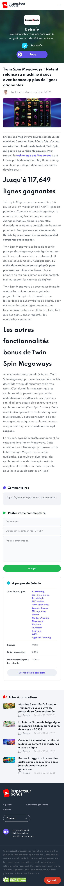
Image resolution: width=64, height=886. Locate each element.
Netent (35, 615)
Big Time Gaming (40, 595)
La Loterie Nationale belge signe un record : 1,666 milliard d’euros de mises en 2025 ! (39, 726)
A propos (7, 805)
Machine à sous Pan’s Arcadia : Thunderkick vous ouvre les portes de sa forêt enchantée (37, 708)
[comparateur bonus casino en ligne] (13, 5)
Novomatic (37, 621)
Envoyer (32, 568)
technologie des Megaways (33, 155)
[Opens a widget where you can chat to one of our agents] (52, 880)
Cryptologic (38, 598)
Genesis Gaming (40, 605)
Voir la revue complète (32, 673)
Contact (7, 810)
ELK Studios (38, 602)
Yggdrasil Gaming (41, 638)
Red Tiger (37, 631)
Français (11, 818)
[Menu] (59, 5)
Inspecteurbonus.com (16, 851)
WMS (34, 634)
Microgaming (39, 611)
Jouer (33, 54)
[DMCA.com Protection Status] (14, 879)
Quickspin (37, 628)
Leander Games (40, 608)
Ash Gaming (38, 592)
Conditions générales (37, 805)
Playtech (36, 625)
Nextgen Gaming (40, 618)
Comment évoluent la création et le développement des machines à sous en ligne (38, 744)
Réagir (26, 715)
